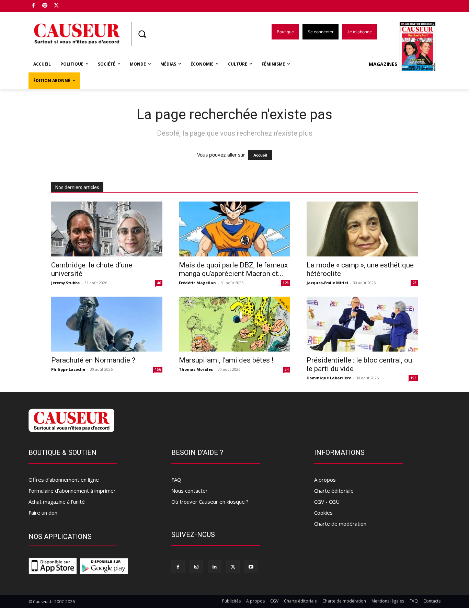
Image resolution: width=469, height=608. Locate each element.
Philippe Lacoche (68, 369)
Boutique (74, 4)
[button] (141, 34)
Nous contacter (189, 490)
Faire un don (42, 512)
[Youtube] (251, 566)
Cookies (323, 512)
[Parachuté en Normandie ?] (106, 324)
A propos (325, 479)
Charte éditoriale (334, 490)
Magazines (383, 64)
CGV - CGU (327, 501)
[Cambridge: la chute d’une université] (106, 229)
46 (159, 282)
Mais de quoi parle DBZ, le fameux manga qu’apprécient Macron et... (233, 269)
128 (286, 282)
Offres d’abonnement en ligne (63, 479)
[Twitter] (56, 6)
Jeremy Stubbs (65, 282)
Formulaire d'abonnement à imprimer (72, 490)
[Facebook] (33, 6)
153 (413, 378)
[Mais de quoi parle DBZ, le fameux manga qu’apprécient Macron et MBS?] (234, 229)
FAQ (176, 479)
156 (158, 369)
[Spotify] (45, 6)
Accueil (260, 155)
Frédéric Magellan (197, 282)
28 (414, 282)
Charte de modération (340, 523)
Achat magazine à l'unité (56, 501)
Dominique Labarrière (329, 377)
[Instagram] (196, 566)
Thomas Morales (196, 369)
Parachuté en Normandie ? (93, 360)
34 (287, 369)
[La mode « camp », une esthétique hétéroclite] (362, 229)
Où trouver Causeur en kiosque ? (210, 501)
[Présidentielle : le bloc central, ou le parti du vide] (362, 324)
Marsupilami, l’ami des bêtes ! (226, 360)
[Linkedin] (214, 566)
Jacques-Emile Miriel (327, 282)
